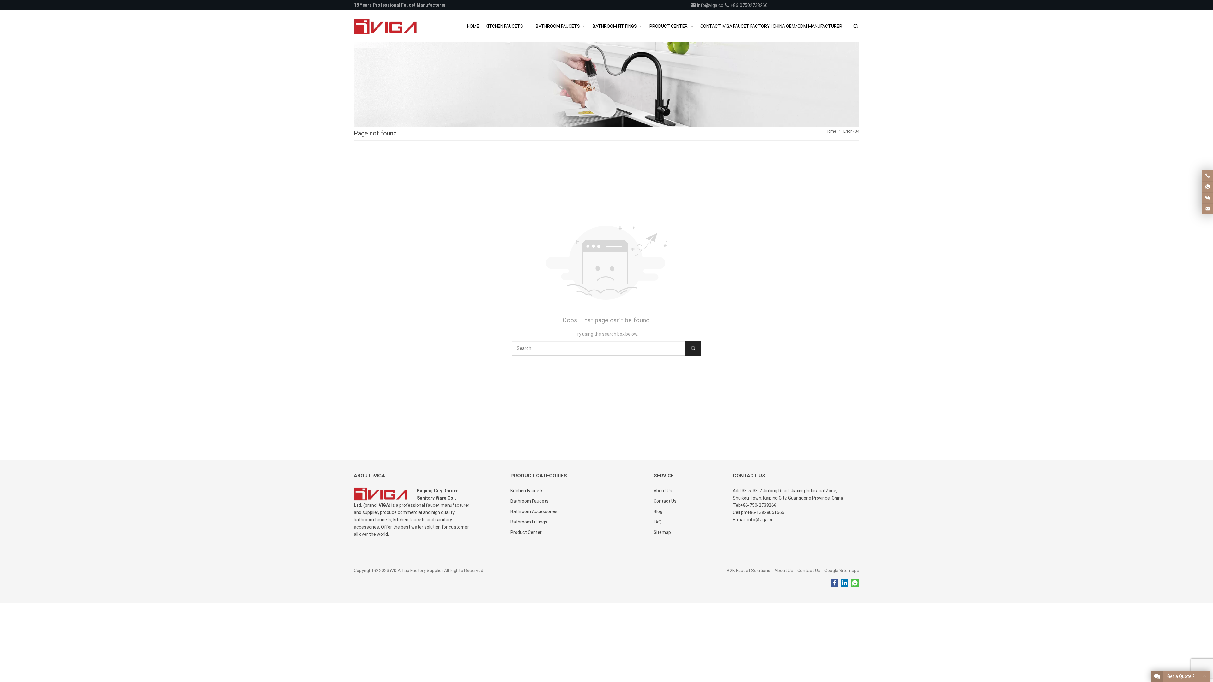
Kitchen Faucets (527, 490)
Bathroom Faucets (529, 501)
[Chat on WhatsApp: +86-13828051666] (1207, 187)
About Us (784, 570)
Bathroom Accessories (534, 511)
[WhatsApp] (854, 583)
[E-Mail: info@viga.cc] (1207, 209)
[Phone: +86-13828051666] (1207, 175)
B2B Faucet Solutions (748, 570)
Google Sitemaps (841, 570)
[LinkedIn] (844, 583)
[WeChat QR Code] (1207, 198)
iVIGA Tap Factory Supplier (416, 570)
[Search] (855, 26)
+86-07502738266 (748, 5)
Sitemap (662, 532)
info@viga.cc (709, 5)
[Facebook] (834, 583)
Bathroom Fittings (528, 521)
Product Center (526, 532)
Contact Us (808, 570)
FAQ (657, 521)
